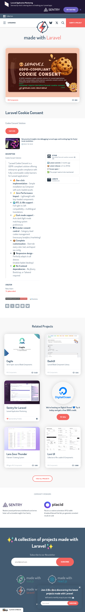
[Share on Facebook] (7, 306)
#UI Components (13, 100)
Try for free (70, 10)
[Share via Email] (17, 306)
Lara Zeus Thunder (17, 453)
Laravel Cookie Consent (24, 112)
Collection (9, 16)
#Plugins (9, 465)
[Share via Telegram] (22, 306)
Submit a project (75, 23)
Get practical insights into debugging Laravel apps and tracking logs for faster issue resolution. (49, 140)
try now (63, 417)
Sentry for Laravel (16, 407)
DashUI (51, 361)
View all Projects (42, 479)
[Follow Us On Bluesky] (51, 22)
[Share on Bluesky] (28, 306)
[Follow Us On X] (57, 22)
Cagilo (10, 361)
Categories (12, 23)
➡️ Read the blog (27, 144)
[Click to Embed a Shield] (16, 299)
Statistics (35, 299)
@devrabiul (11, 291)
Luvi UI (51, 453)
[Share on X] (12, 306)
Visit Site (12, 131)
